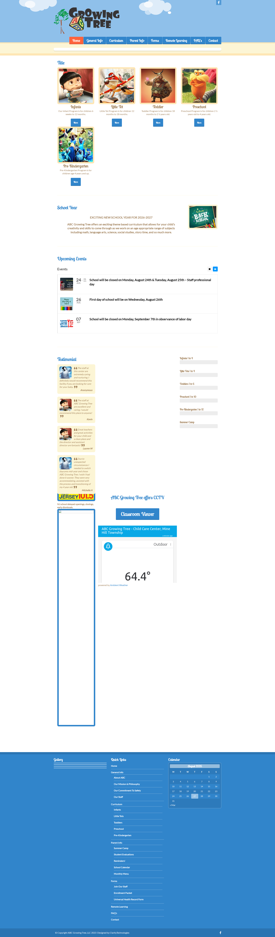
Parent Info (137, 40)
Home (76, 40)
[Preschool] (199, 86)
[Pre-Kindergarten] (76, 145)
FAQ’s (198, 40)
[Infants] (76, 86)
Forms (155, 40)
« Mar (172, 805)
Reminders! (119, 860)
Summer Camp (121, 848)
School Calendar (122, 867)
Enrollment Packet (123, 892)
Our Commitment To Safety (127, 790)
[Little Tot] (117, 86)
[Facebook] (218, 2)
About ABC (119, 777)
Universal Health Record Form (129, 899)
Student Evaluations (124, 854)
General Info (95, 40)
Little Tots (119, 816)
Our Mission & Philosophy (127, 784)
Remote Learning (176, 40)
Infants (117, 809)
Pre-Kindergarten (122, 835)
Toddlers (118, 822)
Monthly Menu (121, 873)
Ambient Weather (119, 585)
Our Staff (118, 796)
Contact (213, 40)
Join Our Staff (120, 886)
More (76, 122)
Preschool (119, 828)
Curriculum (116, 40)
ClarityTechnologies (119, 932)
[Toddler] (158, 86)
